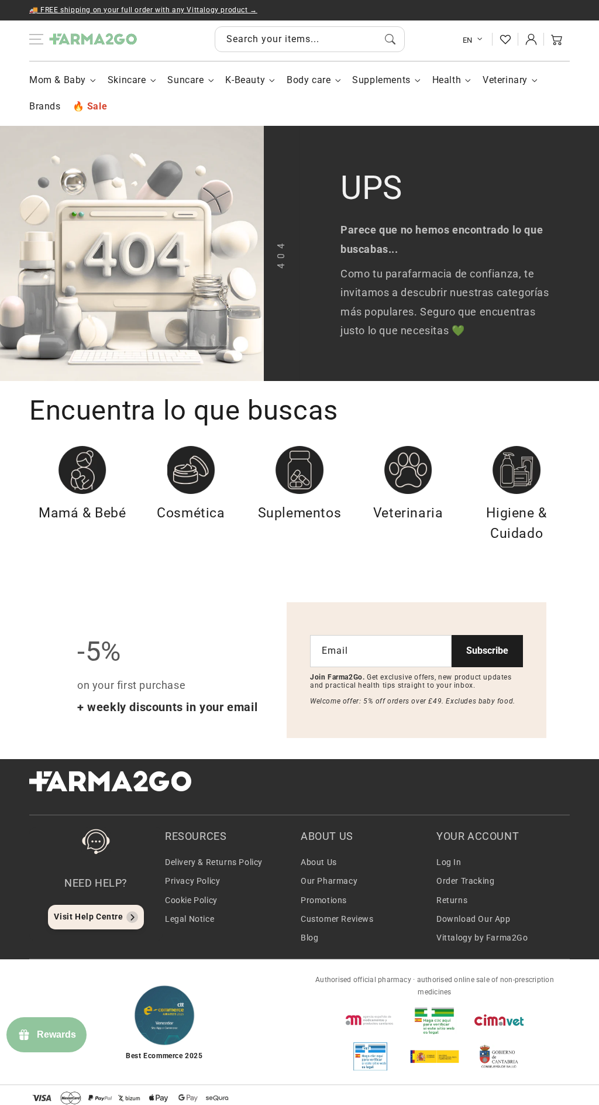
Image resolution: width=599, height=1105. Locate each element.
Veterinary (505, 79)
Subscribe (487, 650)
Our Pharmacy (329, 881)
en (468, 40)
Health (447, 79)
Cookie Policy (191, 900)
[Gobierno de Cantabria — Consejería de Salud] (499, 1056)
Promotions (324, 900)
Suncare (185, 79)
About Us (319, 862)
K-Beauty (245, 79)
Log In (449, 862)
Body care (309, 79)
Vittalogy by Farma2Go (482, 937)
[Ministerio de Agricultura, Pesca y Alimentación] (434, 1056)
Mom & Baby (57, 79)
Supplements (381, 79)
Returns (451, 900)
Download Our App (473, 919)
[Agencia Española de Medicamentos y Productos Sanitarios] (370, 1020)
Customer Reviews (337, 919)
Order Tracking (465, 881)
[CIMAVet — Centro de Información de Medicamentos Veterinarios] (499, 1020)
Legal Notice (189, 919)
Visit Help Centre (88, 916)
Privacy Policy (192, 881)
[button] (557, 39)
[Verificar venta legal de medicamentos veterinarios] (370, 1056)
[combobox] (310, 39)
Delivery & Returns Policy (214, 862)
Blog (309, 937)
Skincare (127, 79)
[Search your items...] (390, 39)
